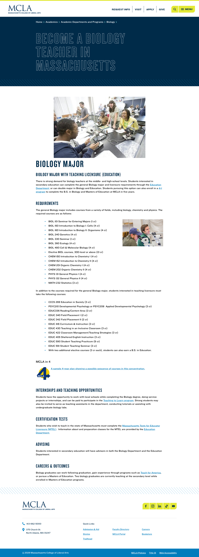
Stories (86, 534)
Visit (138, 9)
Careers (146, 529)
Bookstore (147, 534)
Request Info (121, 9)
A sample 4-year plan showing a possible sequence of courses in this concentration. (98, 368)
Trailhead (87, 539)
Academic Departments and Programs (82, 21)
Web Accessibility (168, 553)
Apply (150, 9)
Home (39, 21)
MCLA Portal (118, 534)
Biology (111, 21)
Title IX (152, 553)
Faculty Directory (120, 529)
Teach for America (151, 472)
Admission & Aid (91, 529)
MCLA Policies (138, 553)
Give (162, 9)
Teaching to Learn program (118, 400)
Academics (52, 21)
